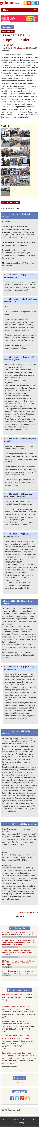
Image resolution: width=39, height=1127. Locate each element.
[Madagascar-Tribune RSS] (27, 1100)
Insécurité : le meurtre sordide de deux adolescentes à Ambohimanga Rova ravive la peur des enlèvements (19, 942)
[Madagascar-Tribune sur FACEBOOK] (12, 1100)
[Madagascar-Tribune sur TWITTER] (17, 1100)
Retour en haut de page (28, 912)
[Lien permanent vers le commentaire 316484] (4, 534)
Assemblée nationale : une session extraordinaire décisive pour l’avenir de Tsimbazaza (18, 953)
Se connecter (7, 1120)
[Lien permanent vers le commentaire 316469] (4, 667)
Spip (22, 1123)
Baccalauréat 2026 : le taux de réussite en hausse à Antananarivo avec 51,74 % (18, 933)
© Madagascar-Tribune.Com (22, 1120)
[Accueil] (10, 5)
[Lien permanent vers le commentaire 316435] (4, 275)
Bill (15, 48)
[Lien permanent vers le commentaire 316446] (4, 439)
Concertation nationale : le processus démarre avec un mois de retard (17, 972)
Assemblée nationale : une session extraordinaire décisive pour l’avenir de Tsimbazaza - (19, 1012)
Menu (5, 10)
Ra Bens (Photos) (21, 48)
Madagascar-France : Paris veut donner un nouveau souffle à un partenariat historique (18, 963)
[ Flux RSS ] (19, 1082)
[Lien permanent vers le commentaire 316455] (4, 494)
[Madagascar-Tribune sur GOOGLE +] (22, 1100)
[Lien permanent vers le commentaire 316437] (4, 299)
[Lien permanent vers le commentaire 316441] (4, 357)
